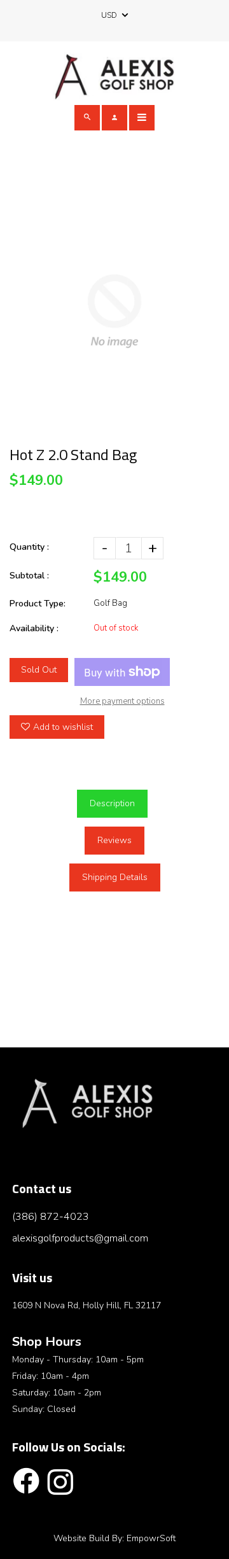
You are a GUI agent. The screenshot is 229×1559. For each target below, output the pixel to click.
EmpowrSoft (151, 1538)
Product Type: (38, 604)
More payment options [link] (122, 701)
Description (112, 803)
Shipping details (115, 877)
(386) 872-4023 (50, 1217)
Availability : (34, 628)
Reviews (114, 840)
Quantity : (29, 547)
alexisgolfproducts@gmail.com (80, 1238)
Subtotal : (29, 576)
